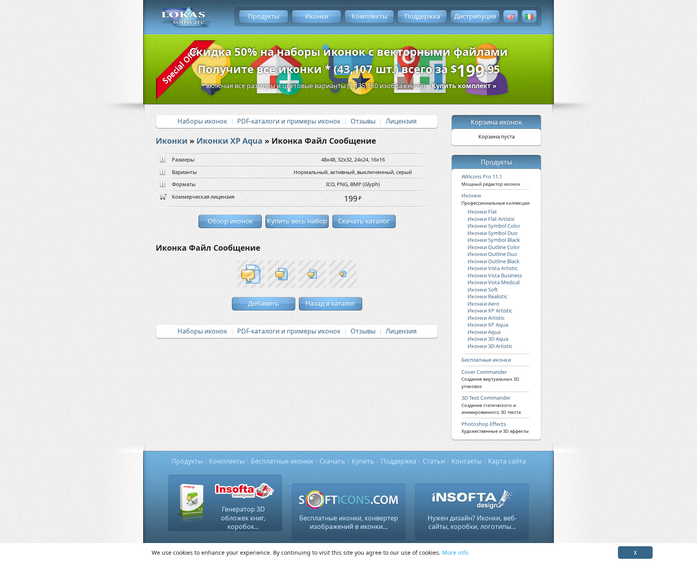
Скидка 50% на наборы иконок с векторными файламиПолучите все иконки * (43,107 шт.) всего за (348, 63)
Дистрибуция (475, 16)
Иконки (316, 16)
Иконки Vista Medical (493, 282)
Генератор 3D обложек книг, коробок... (243, 518)
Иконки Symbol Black (493, 239)
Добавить (263, 303)
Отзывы (363, 121)
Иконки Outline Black (493, 261)
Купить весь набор (297, 220)
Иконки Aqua (484, 332)
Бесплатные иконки (486, 359)
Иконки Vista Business (494, 275)
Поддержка (422, 16)
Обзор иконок (230, 220)
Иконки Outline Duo (492, 254)
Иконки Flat (482, 211)
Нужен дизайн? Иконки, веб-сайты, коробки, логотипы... (472, 522)
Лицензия (401, 121)
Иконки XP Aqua (229, 140)
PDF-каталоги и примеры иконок (288, 121)
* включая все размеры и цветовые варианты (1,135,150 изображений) (349, 85)
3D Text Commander (491, 404)
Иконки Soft (482, 289)
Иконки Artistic (486, 317)
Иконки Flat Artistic (491, 218)
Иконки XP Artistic (489, 310)
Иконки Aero (483, 303)
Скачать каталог (364, 220)
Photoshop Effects (495, 427)
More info (455, 552)
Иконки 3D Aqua (487, 338)
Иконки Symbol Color (493, 225)
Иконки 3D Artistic (489, 346)
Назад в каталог (330, 303)
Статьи (434, 461)
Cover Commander (490, 378)
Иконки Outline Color (493, 247)
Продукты (263, 16)
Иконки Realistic (487, 296)
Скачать (332, 461)
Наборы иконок (202, 121)
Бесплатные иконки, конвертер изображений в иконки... (348, 522)
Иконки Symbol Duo (492, 233)
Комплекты (369, 16)
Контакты (466, 461)
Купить (363, 461)
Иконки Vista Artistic (492, 268)
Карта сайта (507, 461)
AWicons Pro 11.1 (490, 180)
